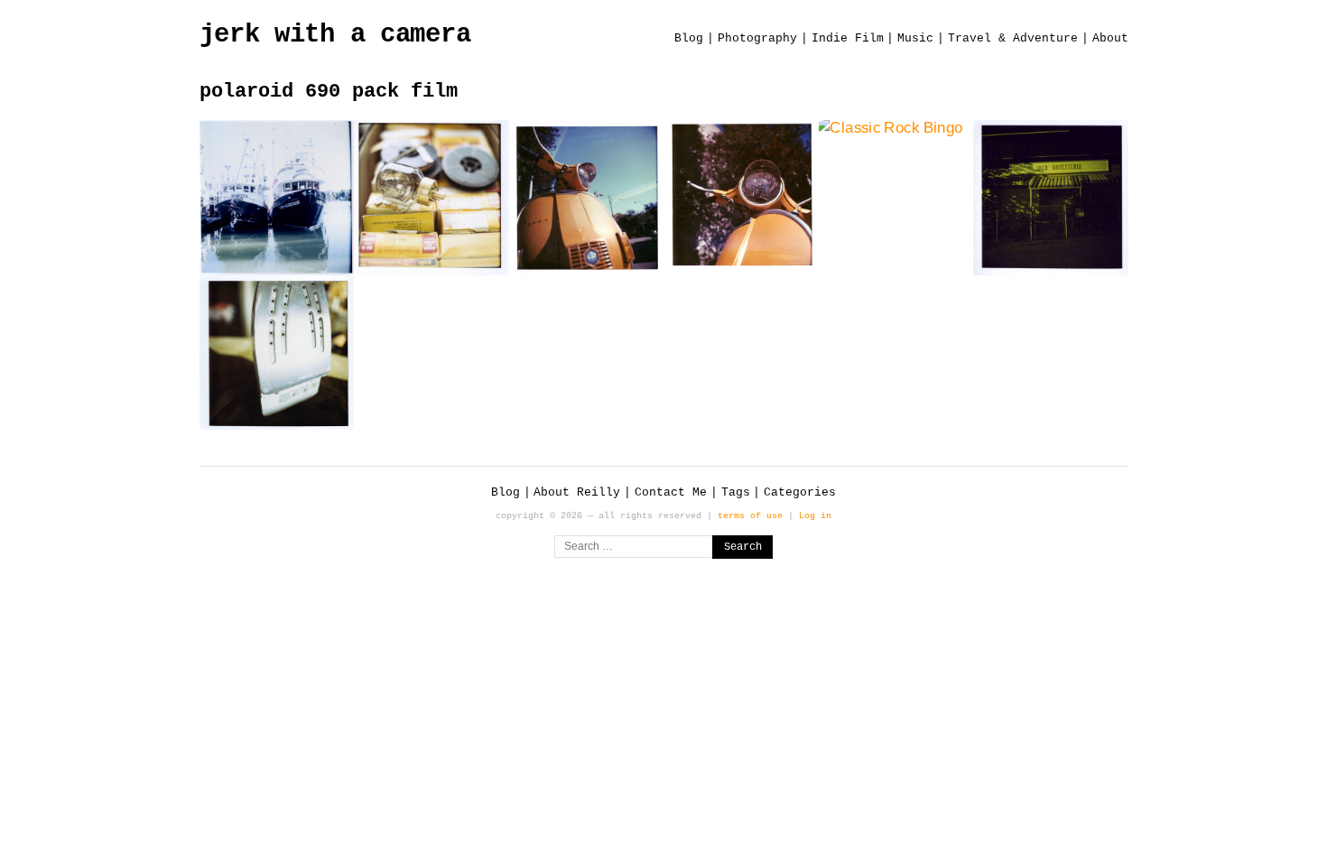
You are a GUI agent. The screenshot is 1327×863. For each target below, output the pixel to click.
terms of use (750, 515)
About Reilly (577, 492)
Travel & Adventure (1013, 38)
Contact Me (671, 492)
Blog (688, 38)
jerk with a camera (335, 35)
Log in (815, 515)
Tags (735, 492)
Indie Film (848, 38)
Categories (800, 492)
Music (915, 38)
